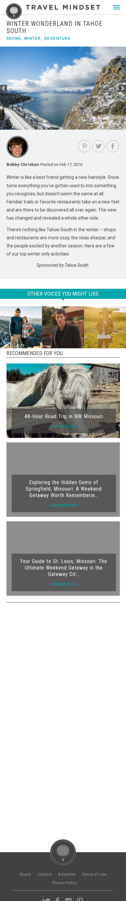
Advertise (67, 874)
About (25, 874)
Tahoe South (60, 229)
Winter (32, 38)
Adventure (57, 38)
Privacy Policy (64, 882)
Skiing (13, 38)
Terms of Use (94, 874)
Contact (44, 874)
